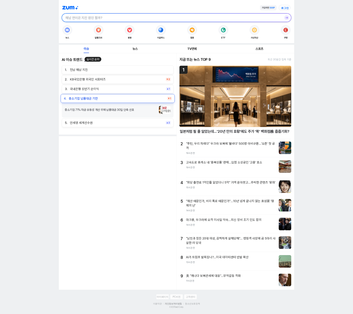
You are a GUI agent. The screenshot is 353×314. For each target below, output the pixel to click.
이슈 (86, 49)
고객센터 (190, 296)
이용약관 (157, 303)
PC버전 (176, 296)
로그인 (285, 7)
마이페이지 (162, 296)
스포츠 (259, 49)
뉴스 (135, 49)
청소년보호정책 (192, 303)
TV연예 (192, 49)
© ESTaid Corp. (176, 307)
